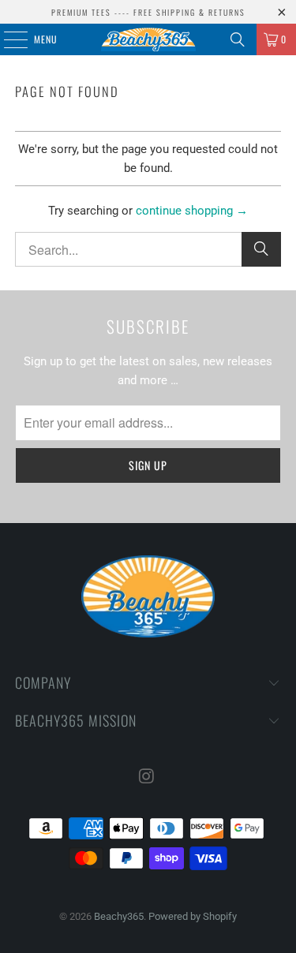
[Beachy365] (148, 39)
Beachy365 (119, 916)
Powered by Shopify (192, 916)
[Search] (238, 39)
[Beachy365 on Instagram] (147, 777)
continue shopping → (192, 211)
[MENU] (7, 39)
